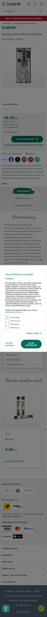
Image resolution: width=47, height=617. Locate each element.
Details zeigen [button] (33, 333)
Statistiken (14, 324)
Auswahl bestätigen (9, 344)
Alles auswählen (31, 344)
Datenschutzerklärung (13, 312)
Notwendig (14, 317)
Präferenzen (15, 321)
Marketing (14, 328)
